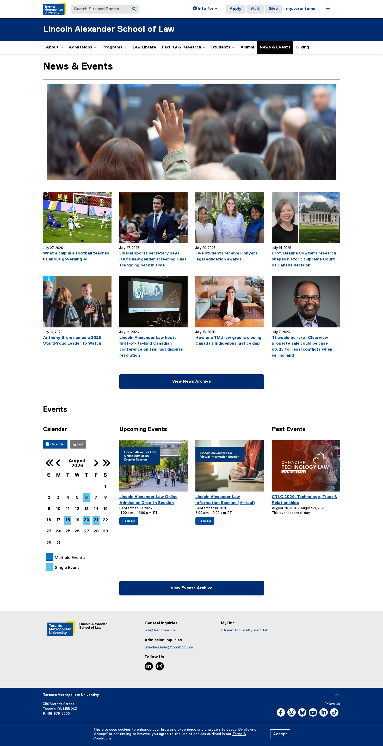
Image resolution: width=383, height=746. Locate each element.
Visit (255, 9)
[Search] (134, 9)
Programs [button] (112, 47)
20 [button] (86, 520)
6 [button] (86, 498)
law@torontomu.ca (160, 630)
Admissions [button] (80, 47)
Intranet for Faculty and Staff (245, 630)
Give (273, 9)
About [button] (52, 47)
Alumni (247, 47)
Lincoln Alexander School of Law (109, 29)
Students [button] (220, 47)
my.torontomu (300, 9)
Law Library (144, 47)
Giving (302, 47)
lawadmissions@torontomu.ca (169, 647)
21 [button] (96, 520)
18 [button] (68, 520)
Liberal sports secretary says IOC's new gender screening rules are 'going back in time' (153, 259)
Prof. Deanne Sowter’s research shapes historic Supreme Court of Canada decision (304, 259)
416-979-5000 (58, 714)
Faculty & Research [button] (181, 47)
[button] (205, 9)
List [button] (80, 444)
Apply (236, 9)
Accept (280, 734)
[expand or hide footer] (337, 695)
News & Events (275, 47)
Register (129, 522)
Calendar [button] (57, 444)
